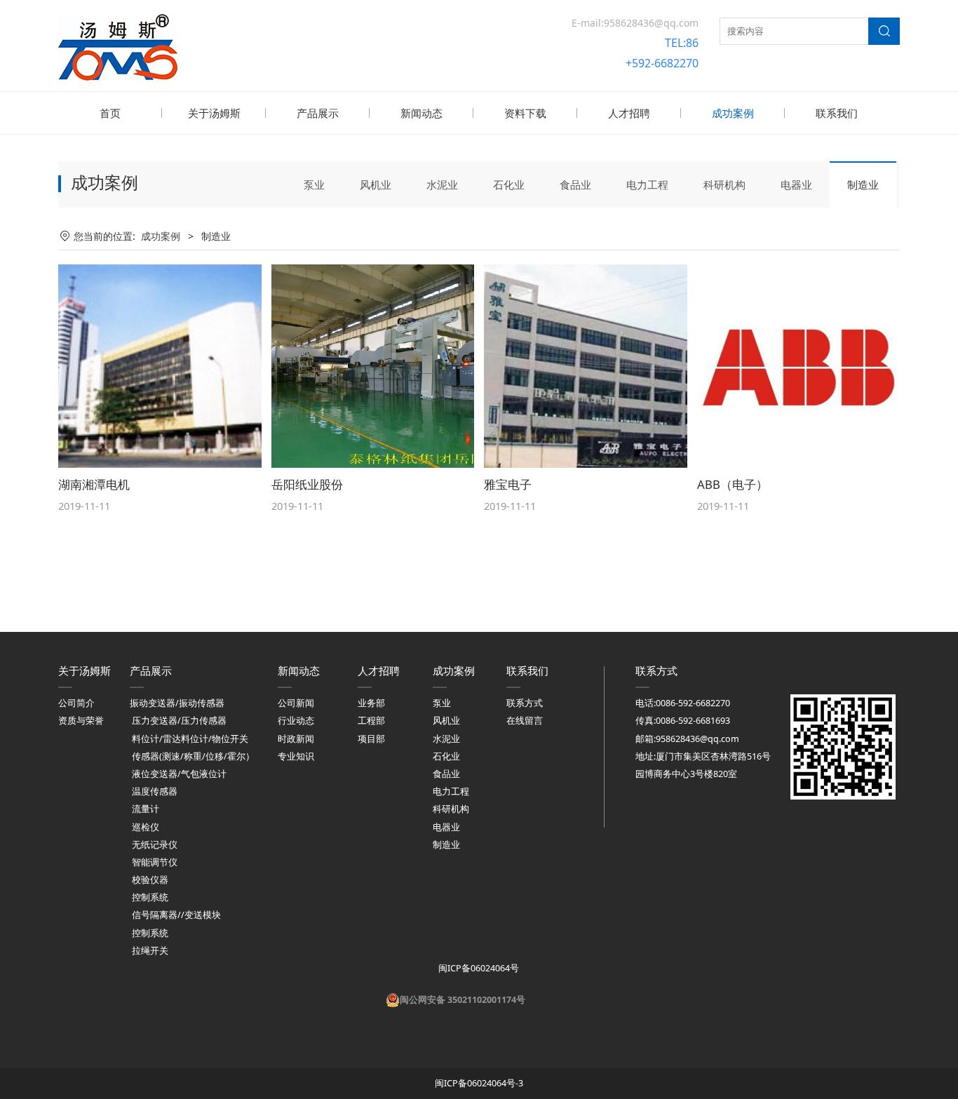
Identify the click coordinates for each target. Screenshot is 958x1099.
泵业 (314, 184)
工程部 (371, 721)
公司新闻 (296, 703)
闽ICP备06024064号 (477, 968)
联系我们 (837, 113)
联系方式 (524, 703)
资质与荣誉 (81, 721)
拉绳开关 (150, 951)
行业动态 (296, 721)
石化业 (509, 184)
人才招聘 (629, 113)
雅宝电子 (508, 484)
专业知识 (296, 756)
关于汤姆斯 (214, 113)
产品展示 (318, 113)
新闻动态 (421, 113)
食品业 (575, 184)
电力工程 (647, 184)
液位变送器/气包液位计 (179, 774)
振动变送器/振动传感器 (177, 703)
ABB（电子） (732, 484)
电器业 (796, 184)
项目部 (371, 739)
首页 (110, 113)
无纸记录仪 (154, 845)
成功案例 (733, 113)
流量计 (145, 809)
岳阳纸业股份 (307, 484)
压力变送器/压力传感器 (179, 721)
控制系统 (150, 897)
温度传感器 (154, 791)
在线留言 (524, 721)
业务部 (371, 703)
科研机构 (724, 184)
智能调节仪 (154, 862)
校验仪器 (150, 880)
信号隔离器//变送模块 (176, 915)
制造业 (863, 184)
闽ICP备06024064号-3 (479, 1083)
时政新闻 (296, 739)
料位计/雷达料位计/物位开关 (190, 739)
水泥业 (442, 184)
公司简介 (76, 703)
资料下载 (525, 113)
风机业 (375, 184)
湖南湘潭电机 (94, 484)
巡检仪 (145, 827)
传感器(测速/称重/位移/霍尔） (193, 756)
